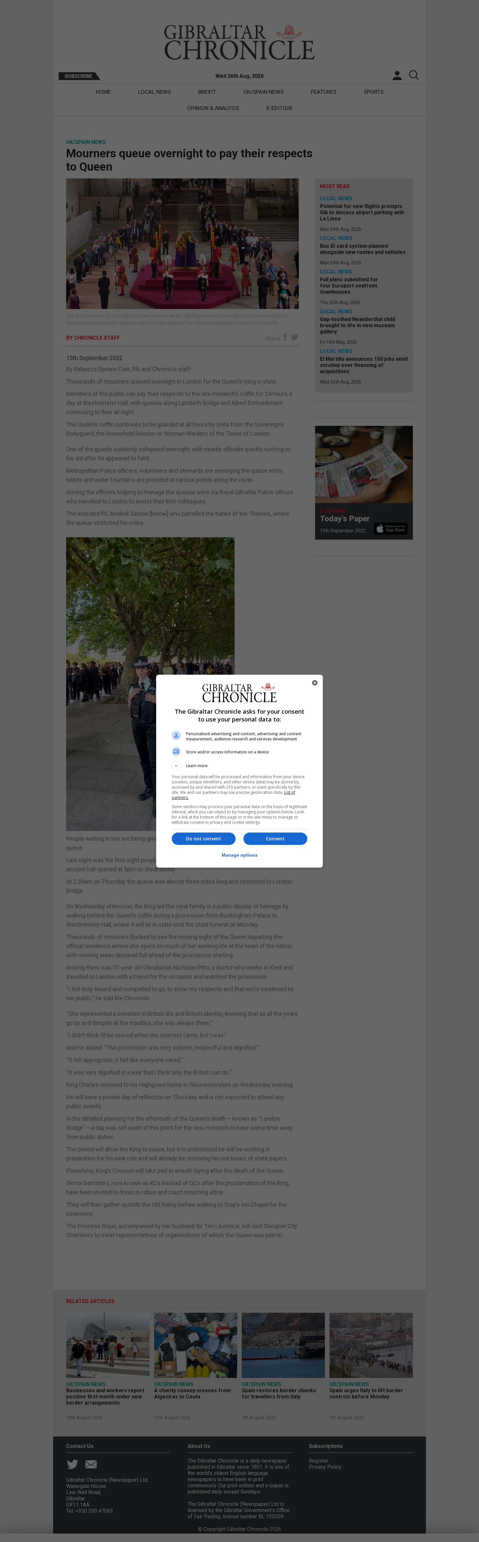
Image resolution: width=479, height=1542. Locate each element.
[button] (239, 765)
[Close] (314, 682)
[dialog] (239, 771)
